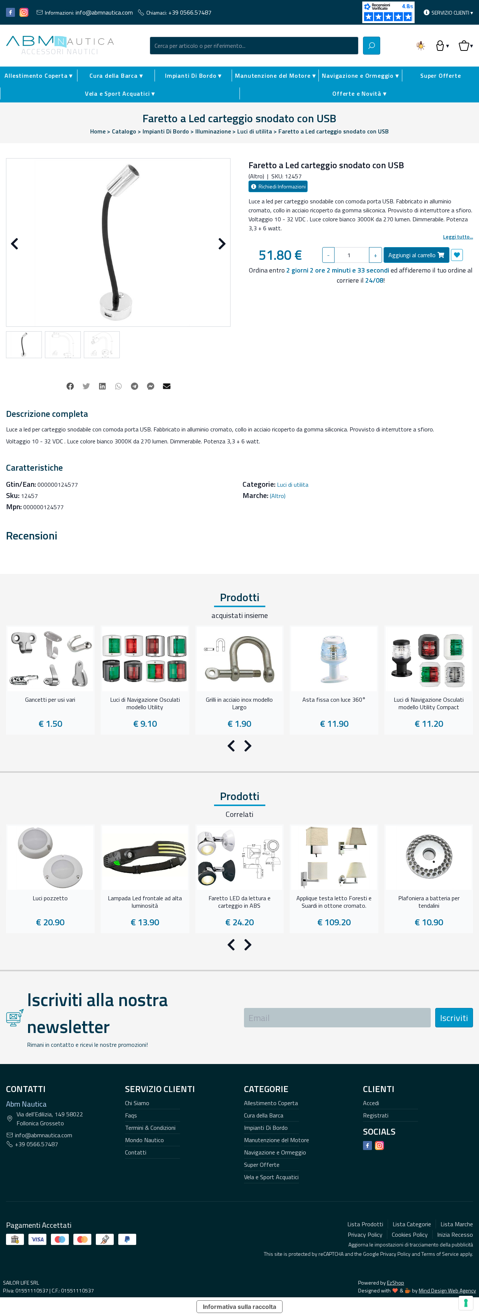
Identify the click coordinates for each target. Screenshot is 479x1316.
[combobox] (254, 46)
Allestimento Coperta (271, 1102)
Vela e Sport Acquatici (271, 1176)
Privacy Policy (395, 1254)
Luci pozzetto (50, 898)
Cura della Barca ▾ (116, 75)
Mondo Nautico (144, 1139)
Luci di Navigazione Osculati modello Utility (145, 703)
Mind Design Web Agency (447, 1290)
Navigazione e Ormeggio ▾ (360, 75)
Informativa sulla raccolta (239, 1306)
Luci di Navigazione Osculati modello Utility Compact (429, 703)
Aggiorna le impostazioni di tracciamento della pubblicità (410, 1244)
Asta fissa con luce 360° (334, 700)
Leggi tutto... (458, 236)
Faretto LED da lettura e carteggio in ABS (239, 902)
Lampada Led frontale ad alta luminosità (145, 902)
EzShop (395, 1282)
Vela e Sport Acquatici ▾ (120, 93)
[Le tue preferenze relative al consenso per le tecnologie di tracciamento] (466, 1303)
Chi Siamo (137, 1102)
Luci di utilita (292, 484)
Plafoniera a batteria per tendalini (429, 902)
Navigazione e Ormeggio (275, 1152)
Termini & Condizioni (150, 1127)
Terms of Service (440, 1254)
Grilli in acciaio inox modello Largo (239, 703)
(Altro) (278, 495)
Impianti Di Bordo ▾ (193, 75)
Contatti (135, 1152)
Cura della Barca (263, 1115)
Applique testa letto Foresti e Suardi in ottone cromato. (334, 902)
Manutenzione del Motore (276, 1139)
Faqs (131, 1115)
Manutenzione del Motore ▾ (275, 75)
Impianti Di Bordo (266, 1127)
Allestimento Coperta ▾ (38, 75)
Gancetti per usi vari (50, 700)
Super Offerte (440, 75)
